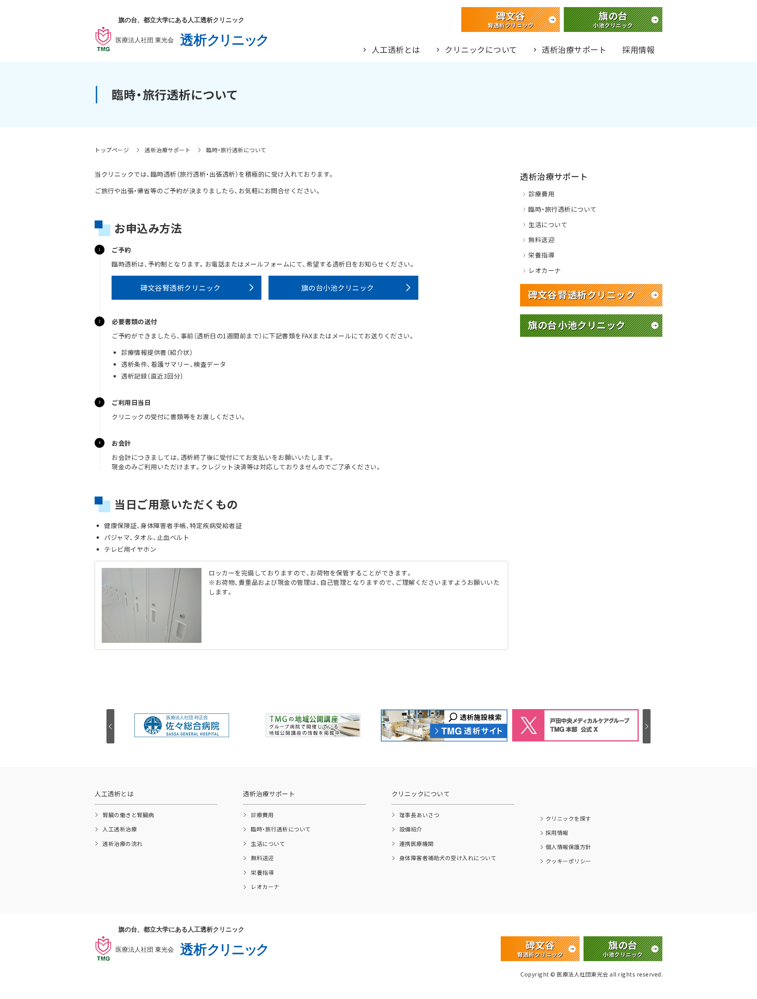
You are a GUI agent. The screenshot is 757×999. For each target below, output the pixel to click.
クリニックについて (481, 49)
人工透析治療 (120, 829)
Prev (110, 726)
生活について (547, 224)
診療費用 (541, 193)
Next (647, 726)
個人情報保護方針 (568, 847)
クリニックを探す (568, 818)
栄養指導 (541, 255)
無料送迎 (541, 239)
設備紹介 (410, 829)
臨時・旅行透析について (562, 209)
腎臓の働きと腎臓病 (128, 815)
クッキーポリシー (568, 861)
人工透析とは (396, 49)
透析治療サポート (574, 49)
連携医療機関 (416, 844)
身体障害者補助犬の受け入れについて (448, 858)
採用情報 (638, 49)
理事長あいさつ (419, 815)
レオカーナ (544, 270)
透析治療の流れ (123, 844)
